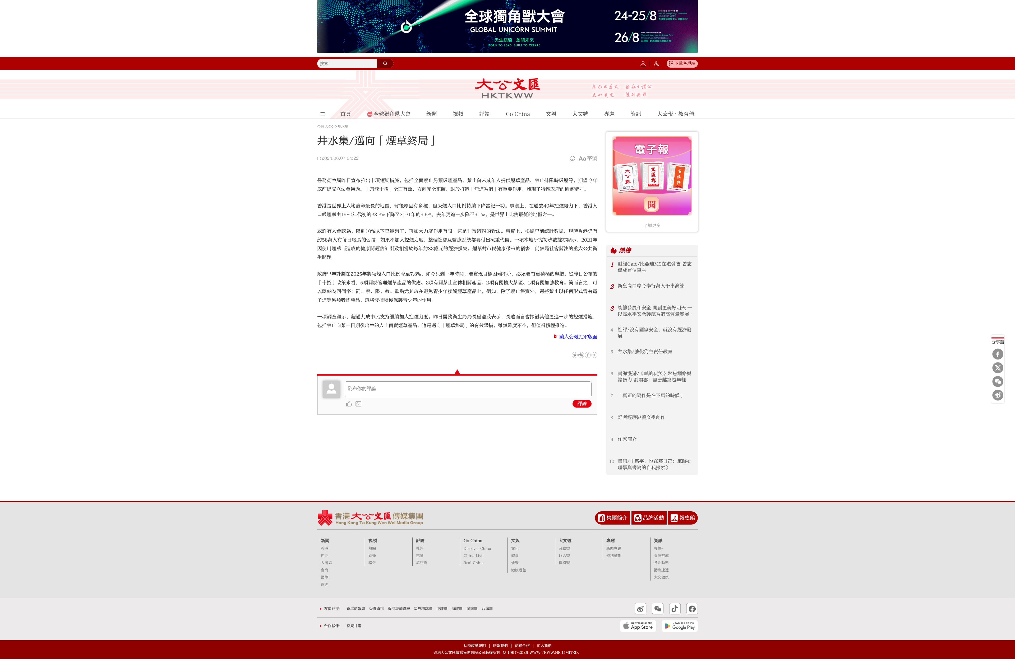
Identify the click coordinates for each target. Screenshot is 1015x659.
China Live (473, 556)
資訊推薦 (661, 556)
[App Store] (638, 626)
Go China (473, 540)
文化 (515, 548)
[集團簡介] (601, 518)
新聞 (325, 540)
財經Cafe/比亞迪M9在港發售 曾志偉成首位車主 (655, 267)
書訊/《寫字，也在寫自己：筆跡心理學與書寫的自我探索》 (654, 464)
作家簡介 (627, 439)
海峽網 (457, 609)
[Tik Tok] (675, 609)
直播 (372, 556)
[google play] (680, 626)
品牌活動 (653, 518)
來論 (419, 556)
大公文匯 (507, 88)
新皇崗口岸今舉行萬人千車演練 (651, 286)
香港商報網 (356, 609)
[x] (997, 367)
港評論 (421, 563)
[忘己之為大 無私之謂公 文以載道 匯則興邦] (622, 91)
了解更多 (652, 225)
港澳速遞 (661, 570)
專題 (610, 540)
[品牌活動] (638, 518)
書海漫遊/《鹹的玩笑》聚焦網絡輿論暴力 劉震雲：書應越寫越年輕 (654, 377)
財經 (324, 585)
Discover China (477, 548)
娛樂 (515, 563)
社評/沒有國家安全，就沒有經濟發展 (654, 333)
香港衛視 (376, 609)
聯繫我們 (500, 646)
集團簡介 (617, 518)
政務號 (564, 548)
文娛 (515, 540)
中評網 (441, 609)
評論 (582, 403)
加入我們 (544, 646)
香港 (324, 548)
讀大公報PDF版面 (578, 337)
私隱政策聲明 (475, 646)
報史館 (687, 518)
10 (611, 461)
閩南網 (472, 609)
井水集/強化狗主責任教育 (645, 351)
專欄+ (658, 548)
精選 (372, 563)
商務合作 (522, 646)
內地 (324, 556)
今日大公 (324, 127)
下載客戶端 (684, 63)
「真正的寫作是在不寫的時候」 (651, 395)
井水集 (342, 127)
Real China (474, 563)
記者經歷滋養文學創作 (641, 417)
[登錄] (643, 63)
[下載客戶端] (671, 63)
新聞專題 (613, 548)
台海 (324, 570)
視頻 (372, 540)
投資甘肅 (354, 626)
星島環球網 (423, 609)
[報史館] (674, 518)
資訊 (658, 540)
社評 (419, 548)
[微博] (997, 395)
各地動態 (661, 563)
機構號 (564, 563)
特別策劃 (613, 556)
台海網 (487, 609)
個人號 (564, 556)
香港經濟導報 (399, 609)
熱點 (372, 548)
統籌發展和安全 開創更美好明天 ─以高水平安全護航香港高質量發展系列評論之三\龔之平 (656, 311)
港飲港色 (518, 570)
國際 (324, 577)
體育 (515, 556)
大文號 (565, 540)
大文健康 (661, 577)
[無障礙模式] (656, 63)
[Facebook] (997, 353)
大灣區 (326, 563)
